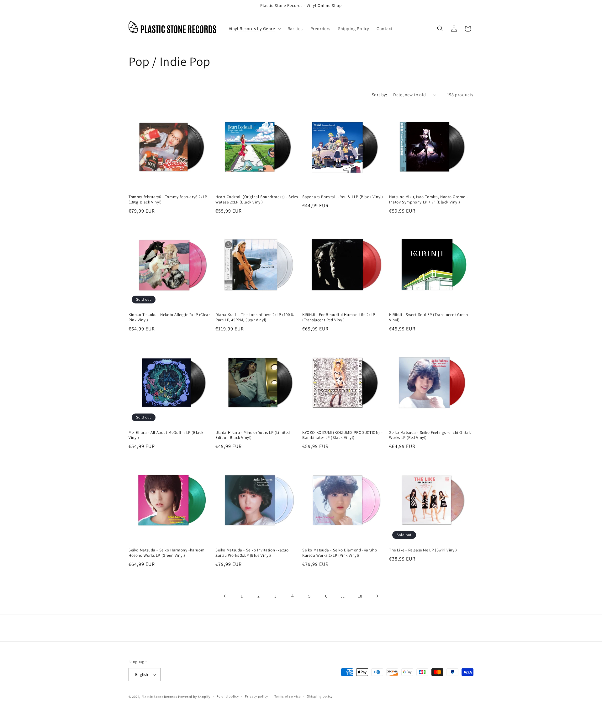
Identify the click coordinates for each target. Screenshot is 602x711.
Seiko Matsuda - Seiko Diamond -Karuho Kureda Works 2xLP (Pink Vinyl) (339, 553)
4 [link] (292, 595)
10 (360, 596)
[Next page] (377, 596)
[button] (254, 28)
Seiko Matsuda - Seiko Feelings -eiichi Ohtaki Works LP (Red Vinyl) (430, 435)
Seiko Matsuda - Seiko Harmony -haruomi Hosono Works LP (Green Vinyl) (167, 553)
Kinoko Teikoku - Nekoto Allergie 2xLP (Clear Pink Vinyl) (169, 317)
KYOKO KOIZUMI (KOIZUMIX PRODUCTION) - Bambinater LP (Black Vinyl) (342, 435)
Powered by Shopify (194, 696)
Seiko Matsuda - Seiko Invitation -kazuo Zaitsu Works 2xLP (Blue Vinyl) (251, 553)
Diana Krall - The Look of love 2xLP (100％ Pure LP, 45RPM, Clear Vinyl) (254, 317)
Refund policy (227, 696)
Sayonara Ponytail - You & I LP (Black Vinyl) (342, 196)
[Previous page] (225, 596)
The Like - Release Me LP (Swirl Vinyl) (423, 550)
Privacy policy (256, 696)
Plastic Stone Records (159, 696)
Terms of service (287, 696)
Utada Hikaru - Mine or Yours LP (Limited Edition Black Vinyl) (252, 435)
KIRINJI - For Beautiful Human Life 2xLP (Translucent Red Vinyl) (338, 317)
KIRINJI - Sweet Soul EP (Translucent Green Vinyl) (428, 317)
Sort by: (379, 94)
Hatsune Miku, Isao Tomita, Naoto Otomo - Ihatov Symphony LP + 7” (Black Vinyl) (428, 199)
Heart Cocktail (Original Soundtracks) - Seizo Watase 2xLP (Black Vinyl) (256, 199)
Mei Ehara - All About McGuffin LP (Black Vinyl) (166, 435)
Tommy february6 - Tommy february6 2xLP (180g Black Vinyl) (168, 199)
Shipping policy (320, 696)
